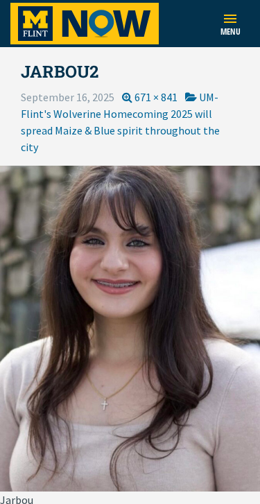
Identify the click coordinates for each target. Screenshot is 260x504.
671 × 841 (156, 97)
